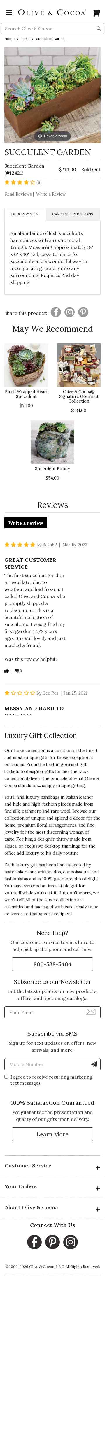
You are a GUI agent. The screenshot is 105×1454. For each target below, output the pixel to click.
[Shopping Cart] (96, 14)
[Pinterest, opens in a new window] (52, 1242)
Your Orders (21, 1186)
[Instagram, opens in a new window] (70, 1242)
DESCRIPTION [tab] (24, 214)
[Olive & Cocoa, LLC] (53, 11)
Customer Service (28, 1165)
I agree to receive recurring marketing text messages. (51, 1080)
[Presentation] (56, 312)
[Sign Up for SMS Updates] (94, 1064)
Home (9, 38)
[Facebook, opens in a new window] (34, 1242)
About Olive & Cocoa (31, 1207)
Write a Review (51, 194)
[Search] (99, 28)
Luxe (25, 38)
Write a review (25, 523)
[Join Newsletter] (91, 1011)
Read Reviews (20, 194)
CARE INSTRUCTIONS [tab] (72, 214)
